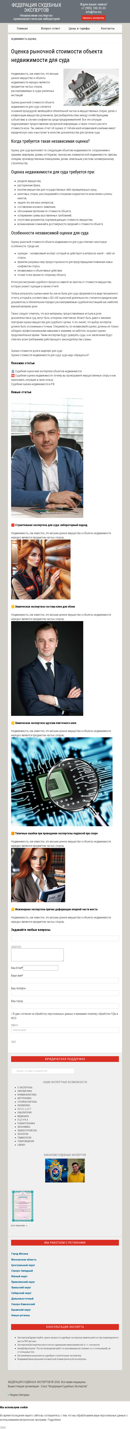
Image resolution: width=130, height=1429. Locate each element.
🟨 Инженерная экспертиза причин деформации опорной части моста (54, 909)
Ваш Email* (17, 968)
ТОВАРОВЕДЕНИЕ (25, 1141)
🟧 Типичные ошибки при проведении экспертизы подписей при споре (54, 833)
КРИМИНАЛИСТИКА (26, 1094)
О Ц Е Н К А (22, 1119)
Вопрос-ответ (50, 28)
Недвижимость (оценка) (23, 39)
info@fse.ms (93, 12)
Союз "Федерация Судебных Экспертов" (64, 1386)
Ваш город (17, 1001)
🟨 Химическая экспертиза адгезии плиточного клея (43, 723)
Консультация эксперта (65, 1327)
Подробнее (54, 1419)
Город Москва (19, 1253)
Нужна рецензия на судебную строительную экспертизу (53, 1355)
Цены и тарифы (79, 28)
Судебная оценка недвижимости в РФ (33, 384)
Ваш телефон (18, 988)
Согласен (3, 1427)
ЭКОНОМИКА (23, 1126)
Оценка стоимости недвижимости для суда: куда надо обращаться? (50, 355)
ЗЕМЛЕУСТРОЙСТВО (27, 1130)
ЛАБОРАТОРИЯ (24, 1112)
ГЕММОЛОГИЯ (24, 1137)
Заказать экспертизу (93, 17)
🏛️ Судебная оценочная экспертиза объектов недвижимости (46, 371)
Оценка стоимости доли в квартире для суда (36, 350)
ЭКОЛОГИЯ (22, 1134)
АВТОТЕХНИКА (24, 1098)
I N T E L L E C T (24, 1109)
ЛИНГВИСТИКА (24, 1091)
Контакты (108, 28)
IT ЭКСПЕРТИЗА (24, 1087)
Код (19, 946)
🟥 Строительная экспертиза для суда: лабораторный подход (49, 525)
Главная (22, 28)
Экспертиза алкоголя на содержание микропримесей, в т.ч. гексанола (64, 1344)
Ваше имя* (17, 975)
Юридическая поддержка (65, 1059)
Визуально (14, 946)
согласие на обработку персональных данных (47, 1013)
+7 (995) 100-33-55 (93, 8)
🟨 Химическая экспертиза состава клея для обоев (43, 606)
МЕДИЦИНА (23, 1116)
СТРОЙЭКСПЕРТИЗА (27, 1101)
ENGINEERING (23, 1105)
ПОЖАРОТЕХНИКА (26, 1123)
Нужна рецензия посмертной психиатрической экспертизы (56, 1359)
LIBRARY (21, 1144)
